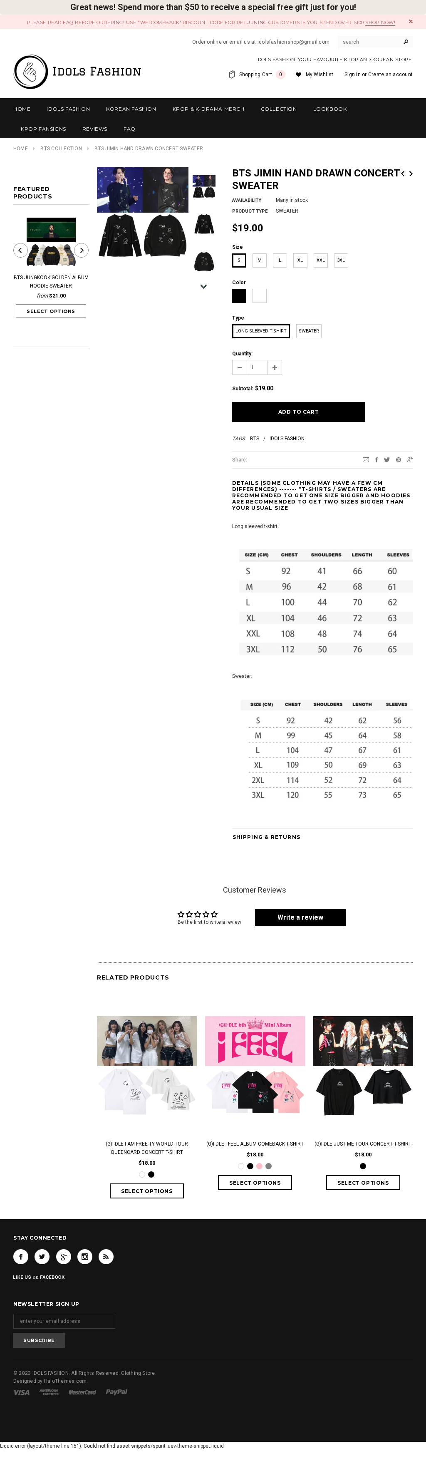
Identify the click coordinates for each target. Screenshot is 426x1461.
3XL (341, 260)
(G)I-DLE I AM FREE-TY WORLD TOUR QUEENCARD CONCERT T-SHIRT (147, 1148)
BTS (254, 439)
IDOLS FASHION (287, 439)
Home (20, 148)
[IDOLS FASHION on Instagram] (84, 1256)
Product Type (249, 211)
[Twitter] (387, 459)
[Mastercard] (82, 1392)
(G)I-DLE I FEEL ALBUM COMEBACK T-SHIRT (255, 1144)
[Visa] (21, 1392)
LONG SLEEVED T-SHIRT (261, 331)
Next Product (411, 173)
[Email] (366, 459)
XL (300, 260)
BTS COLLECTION (61, 148)
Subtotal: (242, 389)
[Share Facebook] (376, 459)
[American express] (49, 1392)
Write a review (300, 917)
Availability (246, 200)
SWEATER (309, 331)
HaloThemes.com (65, 1381)
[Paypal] (117, 1392)
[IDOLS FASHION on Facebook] (20, 1256)
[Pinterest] (398, 459)
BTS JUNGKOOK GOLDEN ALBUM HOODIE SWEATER (51, 282)
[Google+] (410, 459)
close (411, 21)
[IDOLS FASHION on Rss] (106, 1256)
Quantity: (242, 354)
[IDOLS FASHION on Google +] (63, 1256)
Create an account (390, 74)
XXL (321, 260)
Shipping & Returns (267, 837)
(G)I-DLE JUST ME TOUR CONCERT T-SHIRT (363, 1144)
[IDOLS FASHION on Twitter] (42, 1256)
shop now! (380, 22)
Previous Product (402, 173)
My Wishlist (320, 74)
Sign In (352, 74)
